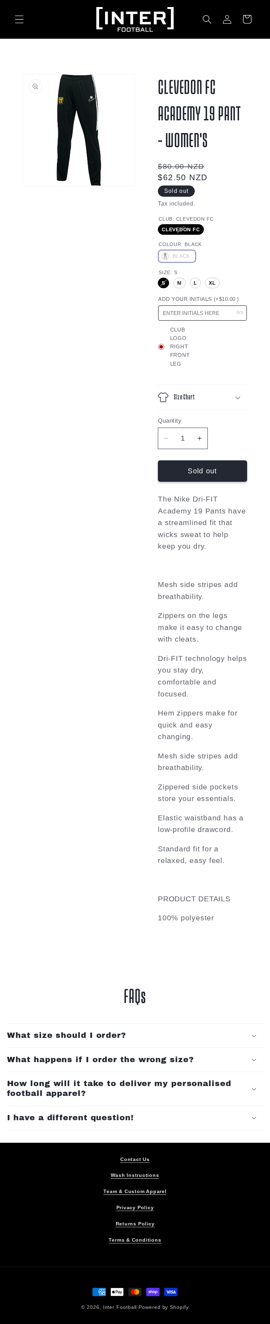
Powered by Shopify (163, 1307)
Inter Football (120, 1307)
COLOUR (180, 244)
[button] (19, 19)
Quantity (169, 420)
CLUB (186, 219)
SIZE (168, 272)
